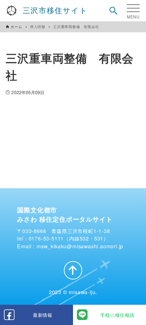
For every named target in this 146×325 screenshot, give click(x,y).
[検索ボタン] (113, 11)
